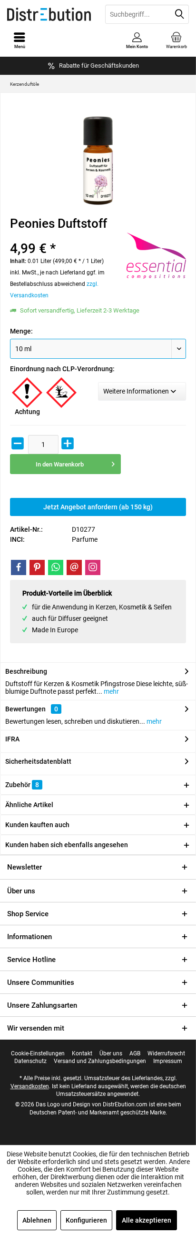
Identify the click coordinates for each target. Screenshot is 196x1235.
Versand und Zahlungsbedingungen (100, 1061)
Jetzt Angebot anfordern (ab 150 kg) (98, 507)
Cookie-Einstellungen (38, 1053)
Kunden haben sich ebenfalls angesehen (66, 845)
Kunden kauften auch (37, 825)
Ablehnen (36, 1220)
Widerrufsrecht (166, 1053)
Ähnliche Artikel (29, 805)
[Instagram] (92, 567)
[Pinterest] (37, 567)
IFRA (12, 739)
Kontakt (82, 1053)
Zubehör (22, 785)
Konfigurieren (86, 1220)
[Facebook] (18, 567)
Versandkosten (29, 1086)
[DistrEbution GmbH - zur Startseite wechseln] (49, 14)
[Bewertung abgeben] (59, 236)
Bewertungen (25, 709)
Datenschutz (30, 1061)
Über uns (21, 891)
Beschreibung (26, 671)
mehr (110, 691)
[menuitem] (176, 40)
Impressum (167, 1061)
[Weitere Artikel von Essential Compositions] (156, 256)
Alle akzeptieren (146, 1220)
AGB (134, 1053)
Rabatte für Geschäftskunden (99, 65)
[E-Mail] (74, 567)
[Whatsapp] (55, 567)
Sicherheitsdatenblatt (38, 761)
